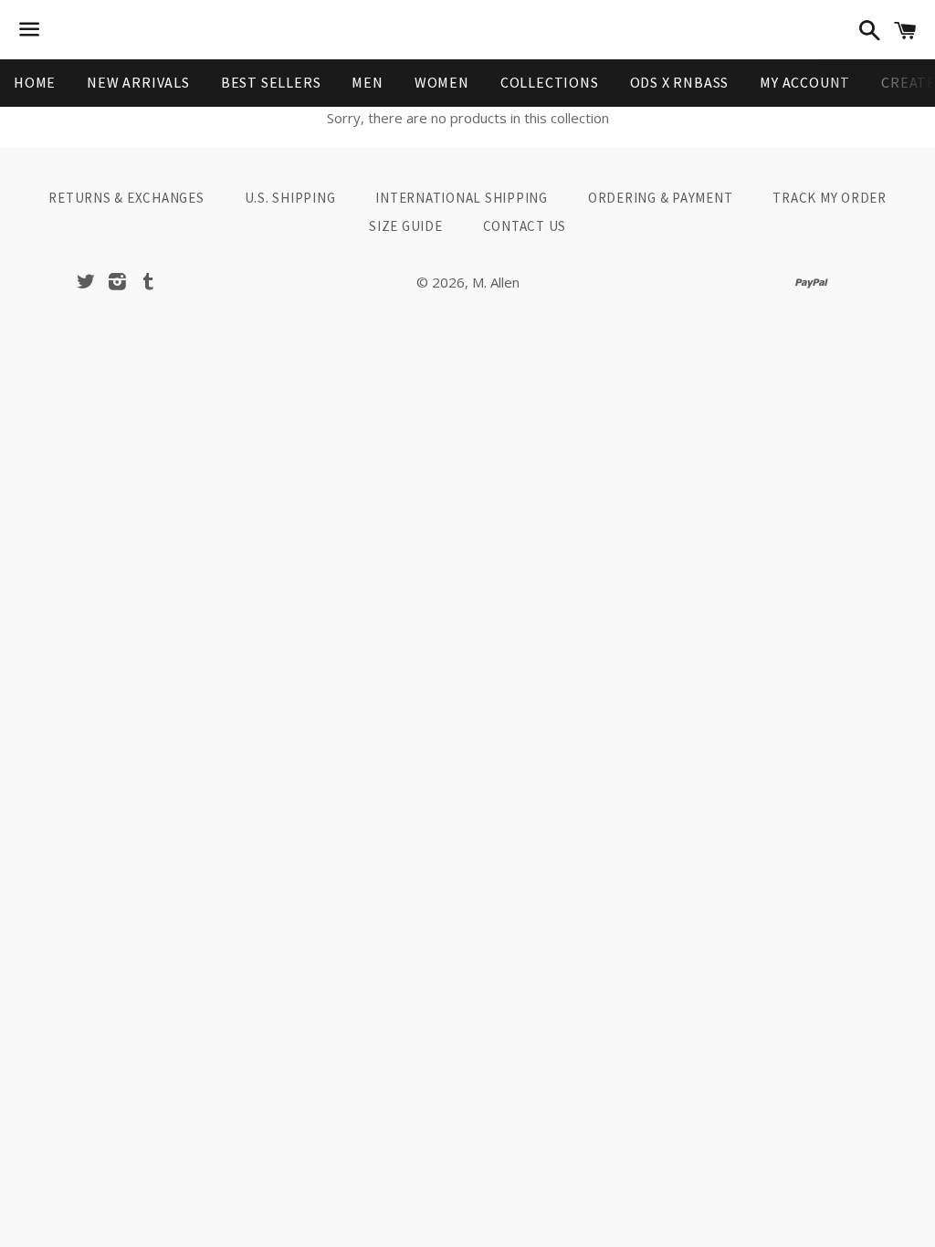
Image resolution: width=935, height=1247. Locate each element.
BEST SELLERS (271, 82)
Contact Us (525, 226)
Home (35, 82)
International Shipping (461, 197)
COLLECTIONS (549, 82)
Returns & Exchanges (126, 197)
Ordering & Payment (660, 197)
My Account (805, 82)
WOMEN (442, 82)
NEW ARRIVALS (138, 82)
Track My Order (829, 197)
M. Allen (496, 282)
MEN (367, 82)
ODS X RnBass (680, 82)
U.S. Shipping (290, 197)
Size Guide (406, 226)
